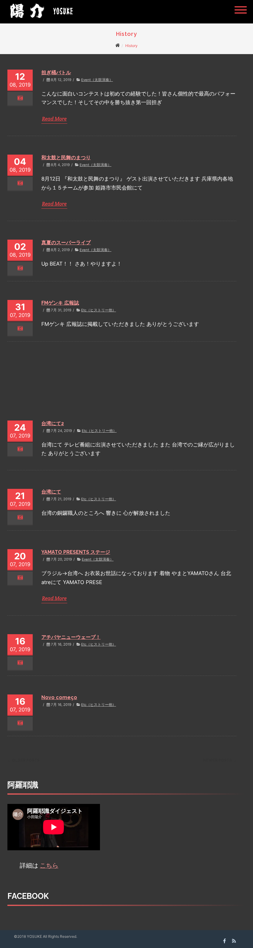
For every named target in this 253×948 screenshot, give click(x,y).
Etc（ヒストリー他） (98, 310)
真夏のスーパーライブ (66, 243)
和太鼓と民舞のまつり (66, 157)
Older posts (23, 760)
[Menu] (240, 6)
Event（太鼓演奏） (97, 80)
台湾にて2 (52, 423)
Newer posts (219, 760)
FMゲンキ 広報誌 (60, 303)
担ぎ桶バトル (56, 72)
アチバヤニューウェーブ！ (71, 637)
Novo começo (59, 697)
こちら (49, 865)
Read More (54, 118)
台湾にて (51, 492)
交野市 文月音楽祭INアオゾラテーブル (83, 363)
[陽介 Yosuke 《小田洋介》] (40, 20)
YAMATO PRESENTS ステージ (75, 552)
